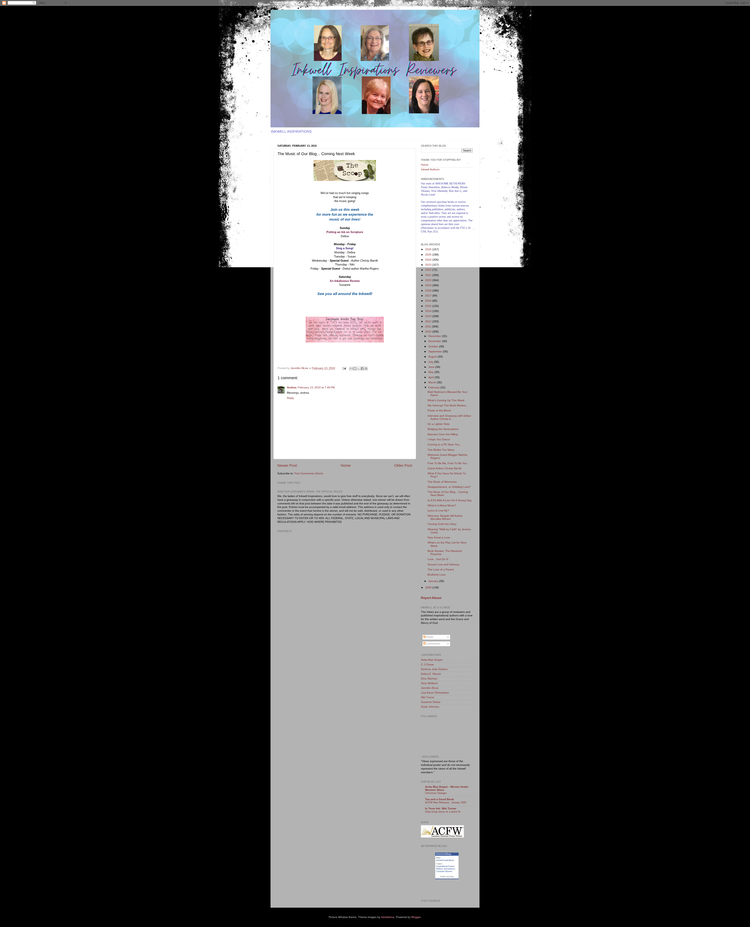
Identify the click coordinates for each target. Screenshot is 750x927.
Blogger (416, 917)
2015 (428, 306)
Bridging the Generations (443, 429)
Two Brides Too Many (441, 449)
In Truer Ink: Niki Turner (440, 808)
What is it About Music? (442, 505)
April (431, 377)
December (435, 336)
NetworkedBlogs (443, 854)
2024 (428, 259)
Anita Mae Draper (432, 659)
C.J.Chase (427, 664)
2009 (428, 587)
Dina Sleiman (429, 678)
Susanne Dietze (430, 702)
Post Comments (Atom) (308, 473)
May (431, 372)
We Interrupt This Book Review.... (448, 405)
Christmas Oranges (436, 793)
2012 (428, 321)
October (433, 346)
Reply (290, 398)
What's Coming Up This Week (446, 400)
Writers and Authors (445, 869)
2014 (428, 311)
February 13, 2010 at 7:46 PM (316, 387)
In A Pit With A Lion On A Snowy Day (450, 500)
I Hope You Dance (439, 439)
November (435, 341)
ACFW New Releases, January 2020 (445, 802)
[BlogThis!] (355, 368)
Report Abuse (431, 598)
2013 (428, 316)
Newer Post (287, 465)
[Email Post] (344, 368)
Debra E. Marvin (431, 673)
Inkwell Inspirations (445, 860)
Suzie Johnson (430, 706)
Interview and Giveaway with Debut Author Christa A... (449, 417)
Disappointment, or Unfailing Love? (449, 486)
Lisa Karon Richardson (435, 692)
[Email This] (351, 368)
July (431, 361)
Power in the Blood (439, 410)
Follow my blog (447, 876)
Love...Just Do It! (438, 559)
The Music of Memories (442, 481)
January (433, 581)
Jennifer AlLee (429, 688)
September (435, 351)
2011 (428, 326)
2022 (428, 269)
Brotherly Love (437, 574)
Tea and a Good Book (439, 799)
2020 (428, 280)
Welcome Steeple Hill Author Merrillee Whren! (445, 517)
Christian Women (444, 871)
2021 (428, 275)
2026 (428, 249)
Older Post (403, 465)
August (433, 356)
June (431, 367)
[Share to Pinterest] (366, 368)
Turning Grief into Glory (442, 524)
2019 (428, 285)
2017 (428, 295)
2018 (428, 290)
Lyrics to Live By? (438, 510)
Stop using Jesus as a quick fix (443, 811)
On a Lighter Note (439, 424)
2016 (428, 300)
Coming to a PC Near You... (445, 444)
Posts (429, 637)
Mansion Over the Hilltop (443, 434)
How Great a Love (439, 537)
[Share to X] (359, 368)
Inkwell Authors (430, 169)
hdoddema (387, 917)
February (434, 387)
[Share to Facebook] (362, 368)
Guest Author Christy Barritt (444, 468)
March (432, 382)
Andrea (291, 387)
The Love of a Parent (441, 569)
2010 (428, 331)
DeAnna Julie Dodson (434, 669)
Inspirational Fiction (445, 866)
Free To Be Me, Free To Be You (447, 463)
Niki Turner (427, 697)
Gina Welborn (429, 683)
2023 (428, 264)
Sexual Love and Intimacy (443, 564)
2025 (428, 254)
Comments (433, 643)
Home (346, 465)
